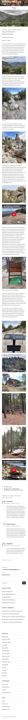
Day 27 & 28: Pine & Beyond (8, 594)
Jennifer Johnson (17, 29)
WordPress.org (5, 709)
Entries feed (5, 703)
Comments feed (6, 706)
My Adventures (5, 687)
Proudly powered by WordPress (9, 716)
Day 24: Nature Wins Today (8, 602)
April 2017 (4, 675)
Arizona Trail (8, 486)
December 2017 (6, 653)
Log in (3, 701)
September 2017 (6, 662)
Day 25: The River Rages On (8, 599)
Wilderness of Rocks (17, 490)
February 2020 (5, 650)
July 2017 (4, 667)
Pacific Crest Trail (6, 692)
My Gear (4, 689)
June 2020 (4, 645)
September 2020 (6, 642)
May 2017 (4, 673)
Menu (14, 7)
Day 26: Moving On (6, 597)
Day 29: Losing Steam (7, 591)
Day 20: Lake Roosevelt (16, 622)
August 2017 (5, 664)
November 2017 (6, 656)
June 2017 (4, 670)
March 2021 (5, 637)
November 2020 (6, 639)
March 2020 (5, 648)
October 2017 (5, 659)
